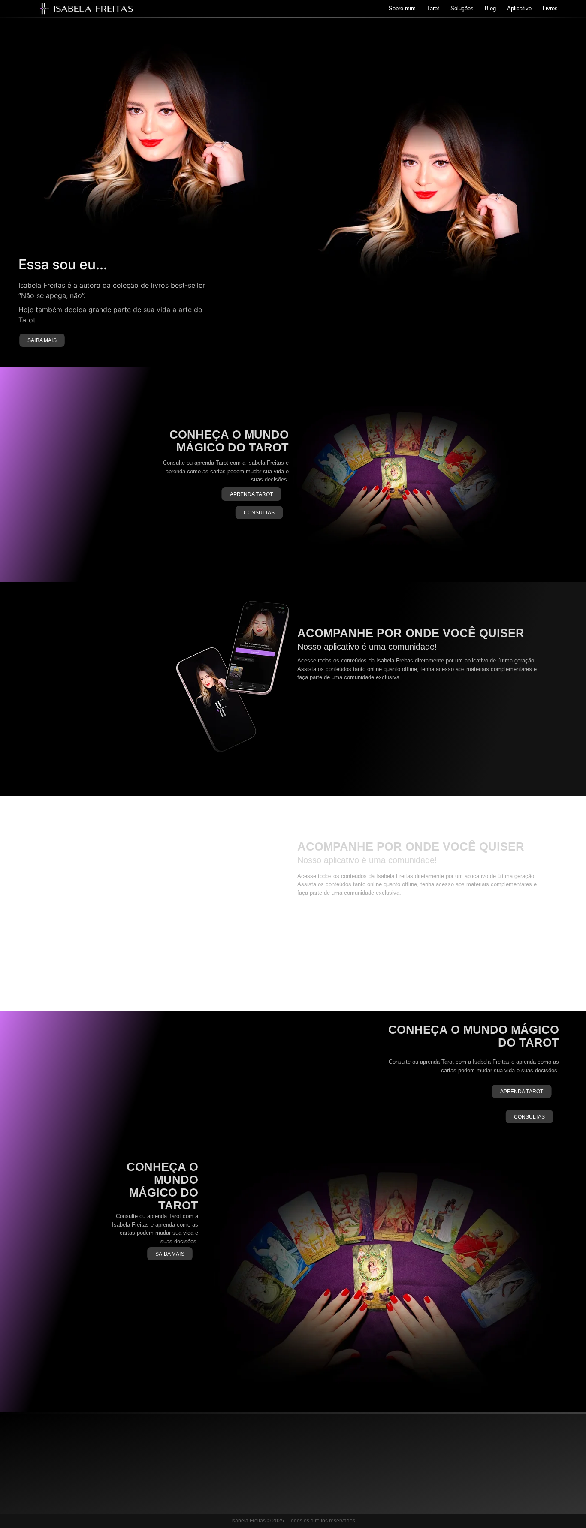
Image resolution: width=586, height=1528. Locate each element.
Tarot (433, 8)
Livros (550, 8)
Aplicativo (519, 8)
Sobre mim (402, 8)
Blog (490, 8)
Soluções (462, 8)
